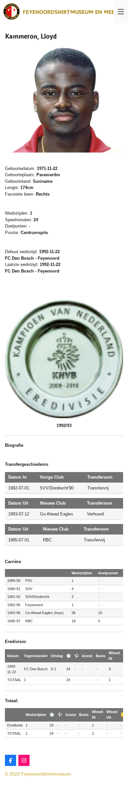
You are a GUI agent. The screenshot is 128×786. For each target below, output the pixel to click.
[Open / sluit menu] (121, 11)
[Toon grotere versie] (64, 99)
